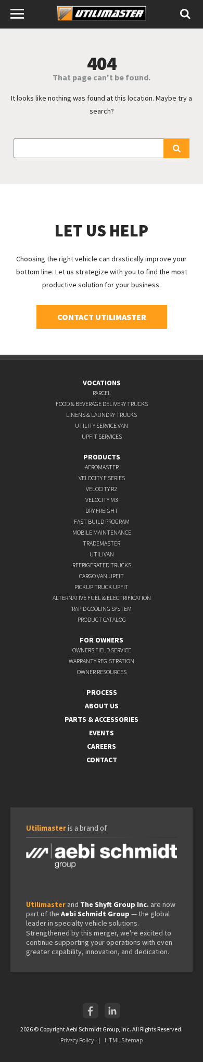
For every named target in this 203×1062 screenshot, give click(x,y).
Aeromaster (102, 467)
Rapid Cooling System (102, 608)
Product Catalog (102, 619)
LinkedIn (112, 1010)
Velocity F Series (102, 478)
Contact (101, 759)
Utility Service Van (101, 425)
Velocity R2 (101, 489)
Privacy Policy (77, 1040)
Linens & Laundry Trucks (101, 414)
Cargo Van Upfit (101, 576)
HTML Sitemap (124, 1040)
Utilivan (102, 554)
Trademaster (101, 543)
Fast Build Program (102, 521)
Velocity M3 (101, 500)
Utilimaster (99, 15)
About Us (102, 705)
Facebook (90, 1010)
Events (101, 732)
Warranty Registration (101, 661)
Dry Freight (101, 510)
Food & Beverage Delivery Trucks (102, 404)
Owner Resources (101, 672)
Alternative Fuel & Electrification (102, 598)
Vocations (102, 382)
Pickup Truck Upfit (101, 587)
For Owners (101, 640)
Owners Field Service (101, 650)
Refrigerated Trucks (101, 565)
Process (101, 692)
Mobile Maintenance (101, 532)
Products (101, 457)
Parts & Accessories (101, 719)
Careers (101, 746)
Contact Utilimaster (101, 317)
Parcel (102, 393)
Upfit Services (102, 436)
